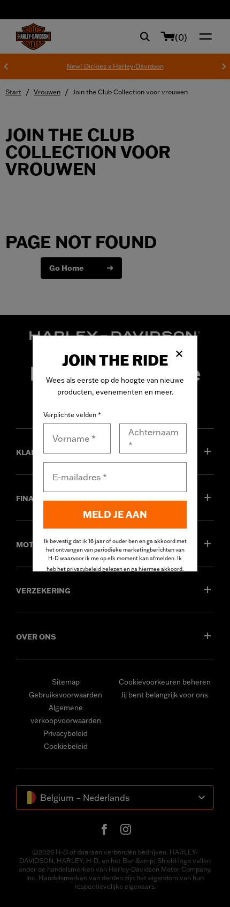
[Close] (179, 353)
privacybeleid (84, 569)
